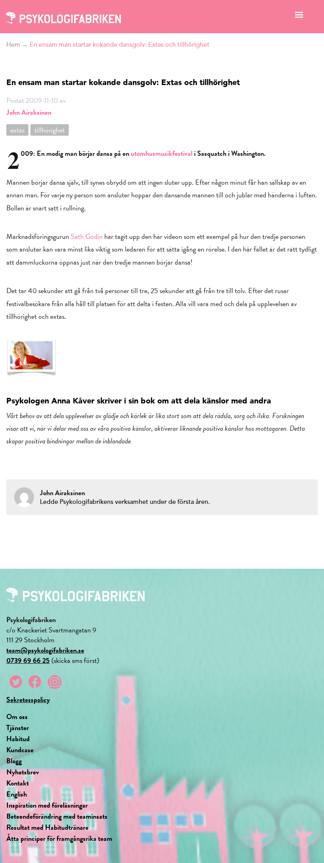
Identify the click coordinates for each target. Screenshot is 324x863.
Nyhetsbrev (22, 771)
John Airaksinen (28, 112)
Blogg (14, 760)
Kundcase (20, 749)
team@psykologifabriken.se (45, 650)
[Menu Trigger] (299, 17)
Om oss (17, 716)
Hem (13, 45)
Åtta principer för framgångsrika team (59, 838)
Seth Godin (87, 236)
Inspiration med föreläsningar (47, 805)
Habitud (18, 738)
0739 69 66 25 (28, 660)
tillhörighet (49, 130)
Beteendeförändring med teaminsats (56, 816)
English (16, 794)
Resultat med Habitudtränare (47, 827)
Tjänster (17, 727)
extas (17, 130)
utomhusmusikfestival (162, 153)
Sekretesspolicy (28, 699)
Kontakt (17, 783)
